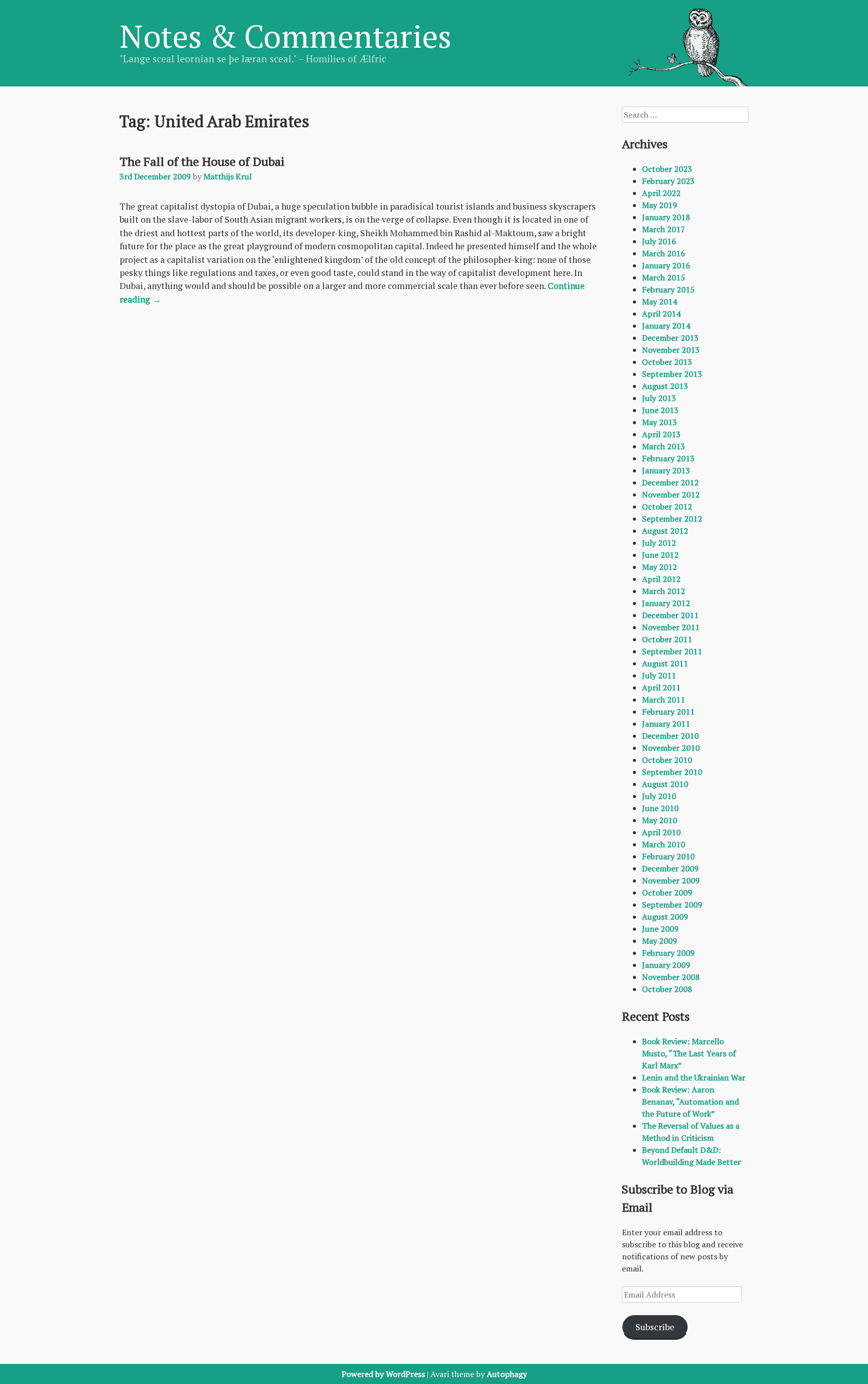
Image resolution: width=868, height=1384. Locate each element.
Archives (645, 144)
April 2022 (661, 193)
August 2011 (665, 663)
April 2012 (661, 578)
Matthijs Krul (227, 176)
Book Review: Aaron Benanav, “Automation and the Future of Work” (690, 1101)
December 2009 (670, 868)
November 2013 (671, 349)
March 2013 (663, 446)
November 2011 (671, 627)
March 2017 (663, 229)
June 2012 (660, 554)
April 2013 (661, 434)
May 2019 (659, 205)
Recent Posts (656, 1016)
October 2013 (667, 361)
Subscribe (655, 1327)
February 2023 (668, 180)
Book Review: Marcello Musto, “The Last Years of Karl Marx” (689, 1053)
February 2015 (668, 289)
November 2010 (671, 747)
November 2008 (671, 976)
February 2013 (668, 458)
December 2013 (670, 337)
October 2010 (667, 759)
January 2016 (666, 265)
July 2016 (659, 241)
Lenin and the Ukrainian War (693, 1077)
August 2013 (665, 385)
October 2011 (667, 639)
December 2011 (670, 615)
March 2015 (663, 277)
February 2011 (668, 711)
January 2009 (666, 964)
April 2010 (661, 832)
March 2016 (663, 253)
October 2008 (667, 989)
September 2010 (672, 771)
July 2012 (659, 542)
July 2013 (659, 398)
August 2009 (665, 916)
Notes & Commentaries (286, 36)
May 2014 (659, 301)
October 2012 (667, 506)
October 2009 (667, 892)
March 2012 (663, 591)
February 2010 (668, 856)
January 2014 (666, 325)
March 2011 (663, 699)
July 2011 (659, 675)
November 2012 (671, 494)
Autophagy (507, 1373)
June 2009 (660, 928)
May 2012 (659, 566)
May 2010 (659, 820)
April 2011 (661, 687)
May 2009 (659, 940)
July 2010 (659, 796)
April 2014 (661, 313)
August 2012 (665, 530)
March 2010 (663, 844)
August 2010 (665, 783)
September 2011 (672, 651)
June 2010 (660, 808)
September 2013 (672, 373)
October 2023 (667, 168)
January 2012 (666, 603)
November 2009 (671, 880)
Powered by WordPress (383, 1373)
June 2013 (660, 410)
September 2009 (672, 904)
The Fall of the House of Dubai (202, 161)
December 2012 (670, 482)
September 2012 (672, 518)
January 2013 (666, 470)
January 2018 (666, 217)
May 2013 (659, 422)
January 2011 (666, 723)
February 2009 (668, 952)
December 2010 (670, 735)
